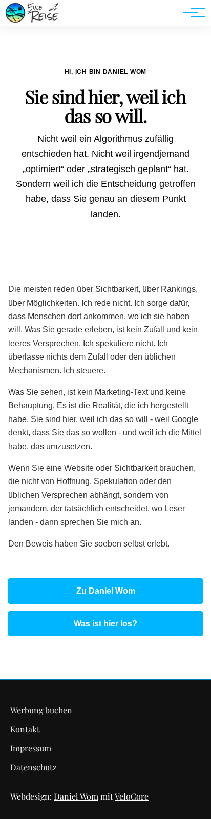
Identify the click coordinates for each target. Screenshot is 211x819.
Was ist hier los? (105, 623)
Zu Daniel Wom (105, 590)
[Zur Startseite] (32, 20)
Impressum (30, 748)
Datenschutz (33, 767)
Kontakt (25, 729)
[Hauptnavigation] (190, 12)
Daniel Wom (76, 796)
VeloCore (132, 796)
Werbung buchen (41, 710)
